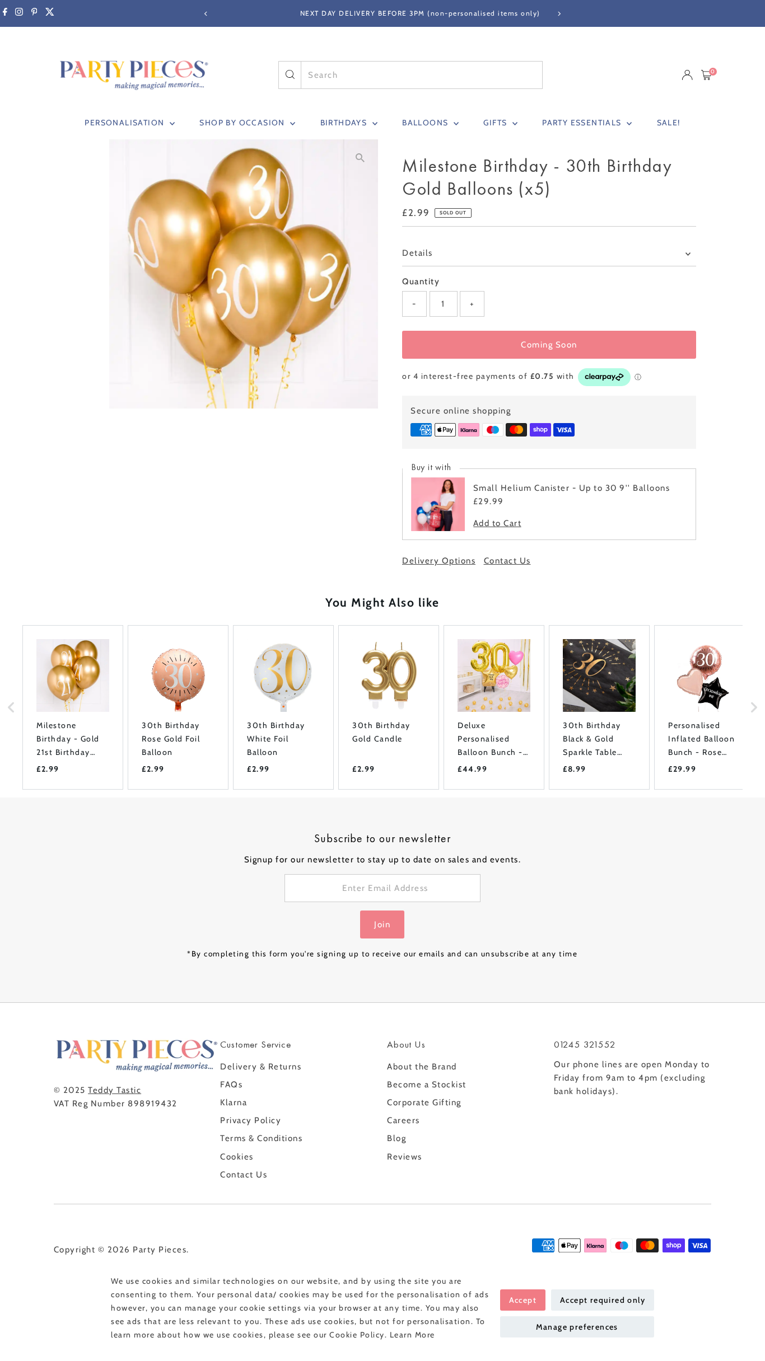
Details (417, 253)
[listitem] (72, 707)
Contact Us (507, 561)
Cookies (237, 1157)
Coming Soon (549, 345)
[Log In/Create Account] (687, 75)
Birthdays (345, 123)
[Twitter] (50, 13)
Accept (523, 1300)
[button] (11, 707)
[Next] (559, 13)
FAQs (231, 1085)
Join (382, 924)
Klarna (233, 1102)
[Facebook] (5, 13)
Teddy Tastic (114, 1090)
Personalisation (125, 123)
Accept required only (602, 1300)
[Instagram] (19, 13)
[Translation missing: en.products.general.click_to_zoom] (359, 157)
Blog (396, 1138)
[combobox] (421, 75)
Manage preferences (577, 1327)
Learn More (412, 1335)
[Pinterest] (34, 13)
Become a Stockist (427, 1085)
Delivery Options (438, 561)
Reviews (404, 1157)
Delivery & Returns (260, 1067)
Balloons (426, 123)
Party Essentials (583, 123)
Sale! (668, 123)
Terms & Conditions (261, 1138)
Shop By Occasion (243, 123)
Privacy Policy (250, 1120)
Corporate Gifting (424, 1102)
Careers (403, 1120)
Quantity (421, 281)
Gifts (496, 123)
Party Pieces (159, 1250)
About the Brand (422, 1067)
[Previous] (206, 13)
